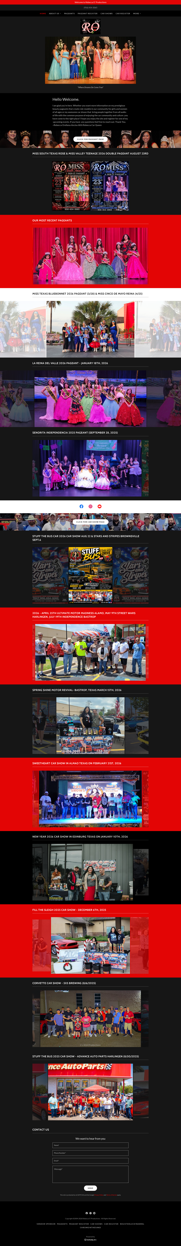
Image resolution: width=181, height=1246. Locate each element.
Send (90, 1188)
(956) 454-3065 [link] (90, 7)
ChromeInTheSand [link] (90, 1227)
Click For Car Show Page (90, 522)
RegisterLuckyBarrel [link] (132, 1224)
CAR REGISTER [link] (123, 13)
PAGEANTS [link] (69, 13)
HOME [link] (43, 13)
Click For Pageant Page (90, 139)
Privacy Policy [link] (98, 1195)
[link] (90, 26)
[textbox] (90, 1145)
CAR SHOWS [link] (107, 13)
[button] (55, 13)
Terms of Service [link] (111, 1195)
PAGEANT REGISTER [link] (88, 13)
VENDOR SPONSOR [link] (46, 1224)
